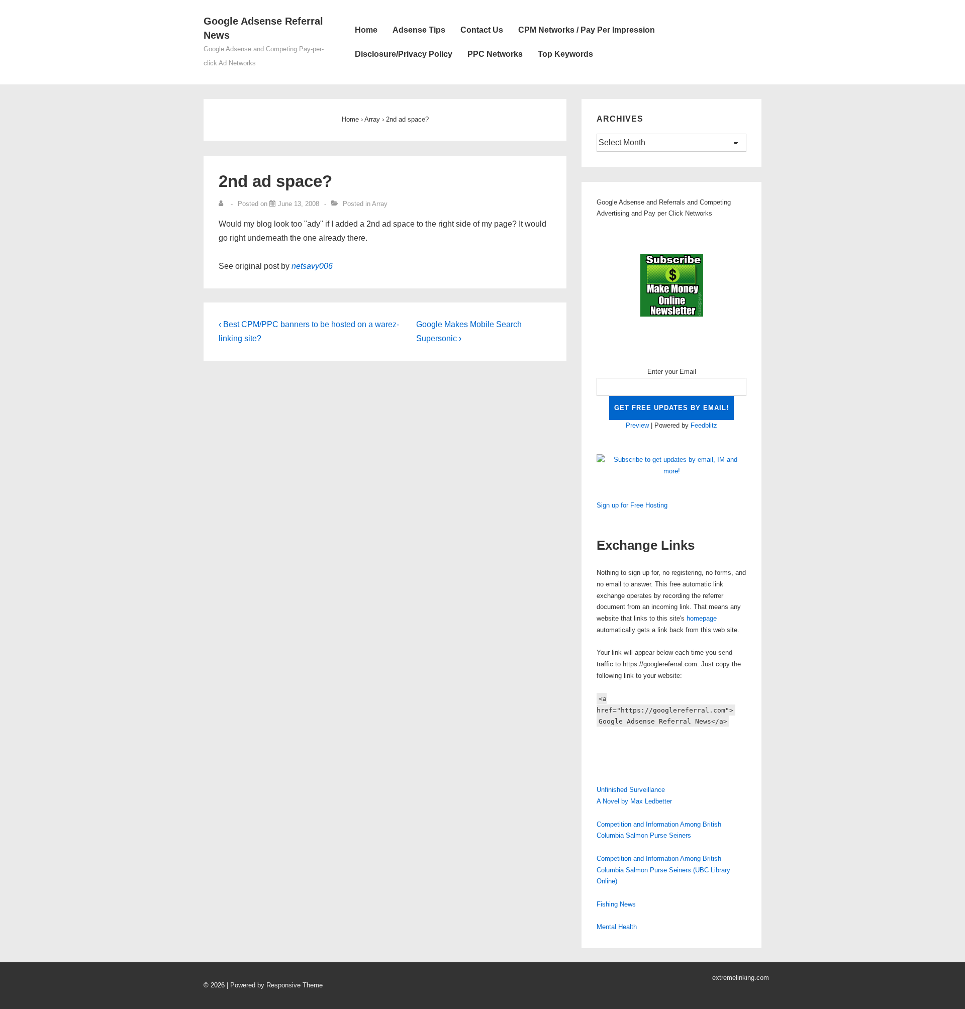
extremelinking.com (740, 977)
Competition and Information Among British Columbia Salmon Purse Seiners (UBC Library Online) (663, 870)
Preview (637, 425)
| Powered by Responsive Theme (275, 985)
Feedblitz (704, 425)
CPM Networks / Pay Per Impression (586, 30)
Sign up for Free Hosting (632, 505)
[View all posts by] (223, 204)
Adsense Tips (419, 30)
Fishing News (616, 904)
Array (380, 204)
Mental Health (617, 927)
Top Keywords (565, 54)
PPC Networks (495, 54)
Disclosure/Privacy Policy (403, 54)
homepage (702, 618)
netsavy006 (312, 266)
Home (366, 30)
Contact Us (481, 30)
